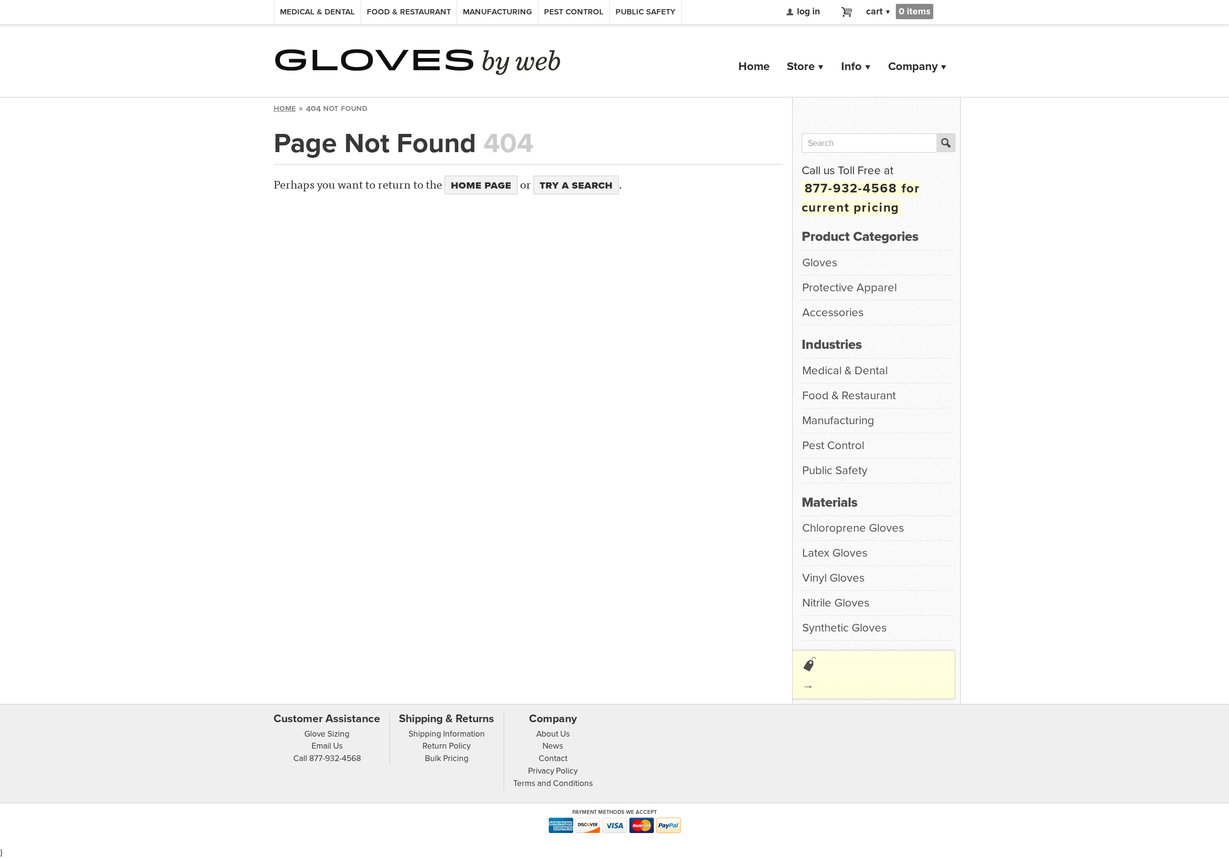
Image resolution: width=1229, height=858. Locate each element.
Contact (553, 758)
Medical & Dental (317, 11)
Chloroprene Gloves (853, 528)
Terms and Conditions (553, 783)
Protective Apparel (849, 288)
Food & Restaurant (409, 11)
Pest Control (573, 11)
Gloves (819, 263)
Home (754, 66)
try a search (576, 185)
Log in (808, 11)
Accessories (833, 313)
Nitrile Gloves (835, 603)
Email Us (327, 746)
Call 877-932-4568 (327, 758)
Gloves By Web (418, 62)
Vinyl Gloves (833, 578)
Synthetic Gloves (844, 628)
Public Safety (645, 11)
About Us (553, 734)
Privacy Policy (553, 771)
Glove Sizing (326, 734)
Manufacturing (497, 11)
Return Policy (446, 746)
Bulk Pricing (447, 758)
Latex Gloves (835, 553)
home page (481, 185)
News (552, 746)
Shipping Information (447, 734)
